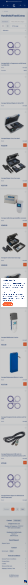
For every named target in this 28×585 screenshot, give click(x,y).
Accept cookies (8, 304)
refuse (20, 296)
